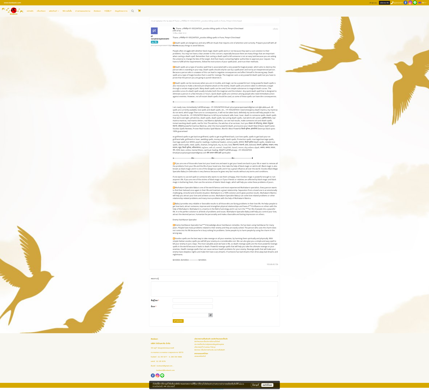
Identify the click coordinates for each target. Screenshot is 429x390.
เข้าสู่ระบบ (373, 2)
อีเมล (153, 306)
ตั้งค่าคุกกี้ (255, 385)
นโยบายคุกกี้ (171, 386)
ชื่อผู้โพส (155, 300)
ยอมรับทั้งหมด (267, 385)
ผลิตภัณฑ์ (53, 11)
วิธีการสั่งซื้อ (67, 11)
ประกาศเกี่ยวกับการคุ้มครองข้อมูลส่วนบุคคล (209, 344)
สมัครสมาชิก (384, 2)
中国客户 (107, 11)
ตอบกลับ (179, 321)
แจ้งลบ (275, 29)
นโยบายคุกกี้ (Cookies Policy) (204, 347)
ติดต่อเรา (97, 11)
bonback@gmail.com (164, 366)
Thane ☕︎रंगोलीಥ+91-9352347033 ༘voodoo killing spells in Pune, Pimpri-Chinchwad (208, 21)
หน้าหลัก (30, 11)
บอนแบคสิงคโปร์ (200, 356)
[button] (132, 11)
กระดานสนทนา (157, 21)
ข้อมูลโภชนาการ (121, 11)
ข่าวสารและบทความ (82, 11)
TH (423, 2)
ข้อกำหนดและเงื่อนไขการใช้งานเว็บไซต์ (207, 341)
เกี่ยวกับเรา (41, 11)
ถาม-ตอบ (168, 21)
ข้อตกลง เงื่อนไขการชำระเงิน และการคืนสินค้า (209, 350)
